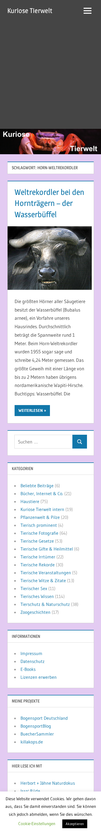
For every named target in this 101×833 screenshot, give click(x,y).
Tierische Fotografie (39, 533)
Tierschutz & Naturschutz (45, 604)
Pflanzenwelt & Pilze (40, 517)
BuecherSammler (37, 734)
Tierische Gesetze (37, 541)
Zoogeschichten (35, 612)
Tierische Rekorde (37, 564)
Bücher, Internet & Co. (41, 493)
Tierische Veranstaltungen (45, 572)
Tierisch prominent (38, 525)
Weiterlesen (31, 410)
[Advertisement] (50, 75)
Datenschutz (32, 661)
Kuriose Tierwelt (29, 10)
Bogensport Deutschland (44, 718)
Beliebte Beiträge (37, 485)
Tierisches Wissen (37, 596)
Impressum (31, 653)
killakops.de (31, 742)
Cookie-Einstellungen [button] (36, 823)
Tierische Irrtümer (37, 557)
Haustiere (29, 501)
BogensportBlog (35, 726)
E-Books (28, 669)
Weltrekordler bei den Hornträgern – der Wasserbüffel (49, 203)
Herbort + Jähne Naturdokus (47, 783)
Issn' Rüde (30, 791)
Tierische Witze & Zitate (43, 580)
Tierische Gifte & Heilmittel (46, 549)
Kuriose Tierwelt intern (42, 509)
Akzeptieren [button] (75, 823)
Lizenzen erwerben (38, 677)
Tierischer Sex (33, 588)
